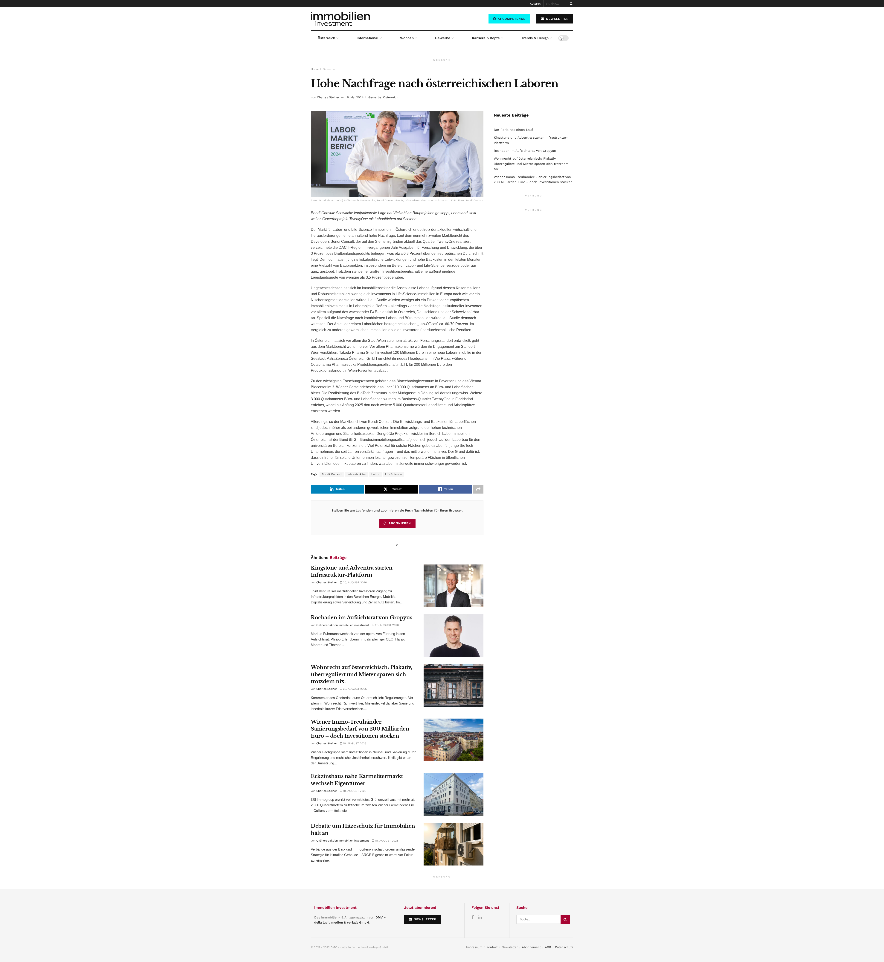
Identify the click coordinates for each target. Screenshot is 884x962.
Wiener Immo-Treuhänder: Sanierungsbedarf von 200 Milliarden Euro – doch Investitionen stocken (360, 729)
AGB (548, 947)
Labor (375, 474)
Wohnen (407, 38)
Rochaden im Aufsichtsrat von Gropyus (361, 617)
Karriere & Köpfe (486, 38)
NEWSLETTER (557, 18)
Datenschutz (564, 947)
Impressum (474, 947)
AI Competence (511, 18)
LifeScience (393, 474)
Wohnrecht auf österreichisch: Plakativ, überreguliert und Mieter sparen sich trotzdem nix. (361, 674)
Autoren (535, 3)
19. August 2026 (354, 743)
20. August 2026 (354, 582)
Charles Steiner (328, 97)
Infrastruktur (356, 474)
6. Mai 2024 (355, 97)
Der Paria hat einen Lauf (513, 130)
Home (315, 69)
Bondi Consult (332, 474)
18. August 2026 (386, 840)
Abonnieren (400, 523)
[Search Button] (570, 3)
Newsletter (510, 947)
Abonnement (531, 947)
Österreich (326, 38)
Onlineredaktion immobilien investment (342, 625)
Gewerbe (442, 38)
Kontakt (491, 947)
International (367, 38)
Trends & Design (535, 38)
